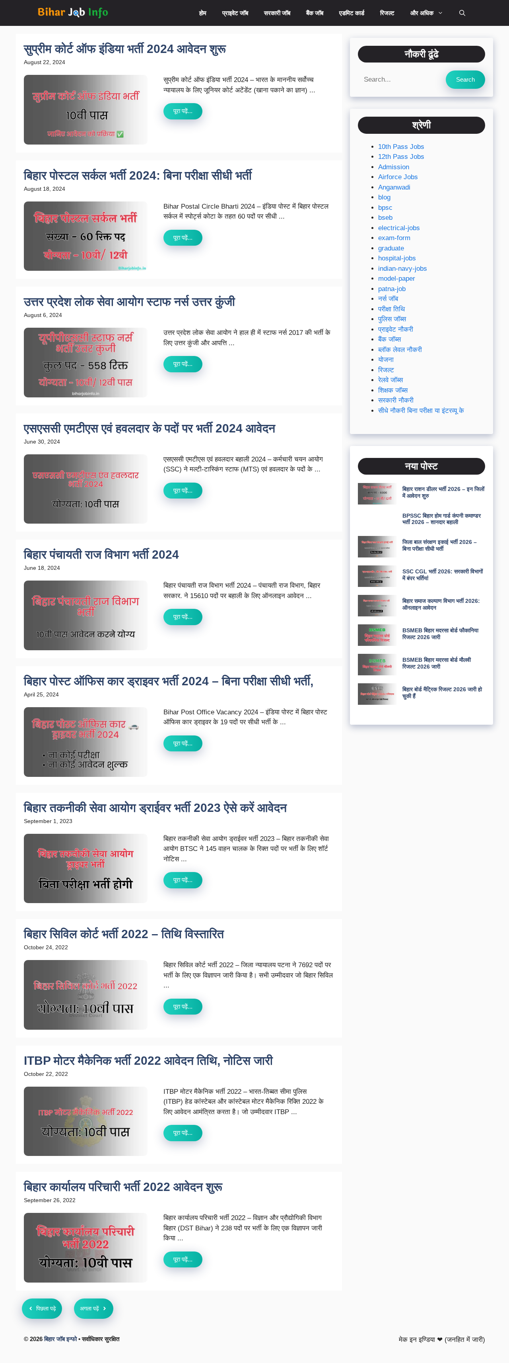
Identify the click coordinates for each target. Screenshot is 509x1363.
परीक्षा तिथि (391, 309)
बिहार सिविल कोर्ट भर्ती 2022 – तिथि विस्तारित (124, 934)
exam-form (394, 238)
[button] (462, 13)
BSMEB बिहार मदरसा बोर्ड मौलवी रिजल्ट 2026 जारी (436, 663)
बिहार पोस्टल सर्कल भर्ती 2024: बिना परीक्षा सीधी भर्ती (138, 175)
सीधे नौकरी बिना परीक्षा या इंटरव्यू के (421, 411)
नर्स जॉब (388, 299)
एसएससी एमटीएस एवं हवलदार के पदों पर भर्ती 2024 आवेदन (149, 428)
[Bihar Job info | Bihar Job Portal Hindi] (73, 13)
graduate (391, 248)
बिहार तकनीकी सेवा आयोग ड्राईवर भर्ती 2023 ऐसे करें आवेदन (155, 807)
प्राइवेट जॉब (235, 13)
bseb (385, 218)
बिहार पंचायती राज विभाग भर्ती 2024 (101, 554)
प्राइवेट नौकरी (395, 329)
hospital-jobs (397, 258)
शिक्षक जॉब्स (393, 390)
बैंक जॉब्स (389, 340)
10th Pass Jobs (401, 147)
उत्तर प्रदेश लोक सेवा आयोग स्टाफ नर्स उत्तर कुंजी (129, 301)
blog (384, 197)
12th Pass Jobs (401, 157)
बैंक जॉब (314, 13)
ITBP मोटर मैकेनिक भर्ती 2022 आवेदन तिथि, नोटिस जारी (148, 1060)
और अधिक (421, 13)
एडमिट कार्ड (351, 13)
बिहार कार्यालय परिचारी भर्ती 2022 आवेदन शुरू (123, 1186)
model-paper (396, 279)
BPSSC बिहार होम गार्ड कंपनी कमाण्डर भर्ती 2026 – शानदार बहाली (441, 519)
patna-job (392, 289)
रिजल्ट (387, 13)
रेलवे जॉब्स (390, 380)
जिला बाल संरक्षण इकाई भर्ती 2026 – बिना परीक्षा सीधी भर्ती (439, 545)
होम (202, 13)
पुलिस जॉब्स (392, 319)
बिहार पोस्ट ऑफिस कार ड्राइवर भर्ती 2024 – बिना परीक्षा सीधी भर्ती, (168, 681)
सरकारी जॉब (277, 13)
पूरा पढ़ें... (182, 111)
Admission (393, 167)
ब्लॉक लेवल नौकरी (400, 350)
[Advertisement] (421, 792)
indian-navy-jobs (402, 268)
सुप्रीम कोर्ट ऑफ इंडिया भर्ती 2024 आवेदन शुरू (125, 48)
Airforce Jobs (398, 177)
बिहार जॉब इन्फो (60, 1339)
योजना (386, 360)
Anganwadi (394, 187)
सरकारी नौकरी (396, 401)
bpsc (385, 207)
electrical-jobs (399, 228)
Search (465, 79)
